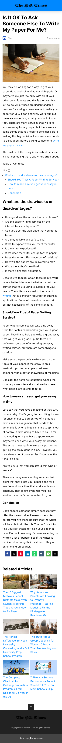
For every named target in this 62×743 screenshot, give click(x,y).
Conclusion (14, 193)
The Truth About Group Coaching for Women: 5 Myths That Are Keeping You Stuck (43, 644)
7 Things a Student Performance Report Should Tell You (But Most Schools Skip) (42, 683)
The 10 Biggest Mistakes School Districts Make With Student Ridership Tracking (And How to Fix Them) (15, 602)
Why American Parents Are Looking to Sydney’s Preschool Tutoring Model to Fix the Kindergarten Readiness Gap (42, 604)
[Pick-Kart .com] (31, 718)
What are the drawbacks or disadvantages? (31, 175)
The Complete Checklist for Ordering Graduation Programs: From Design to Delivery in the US (15, 687)
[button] (7, 553)
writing (7, 295)
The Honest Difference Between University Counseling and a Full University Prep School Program (16, 646)
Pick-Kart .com (31, 5)
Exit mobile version (31, 738)
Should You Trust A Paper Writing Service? (33, 179)
